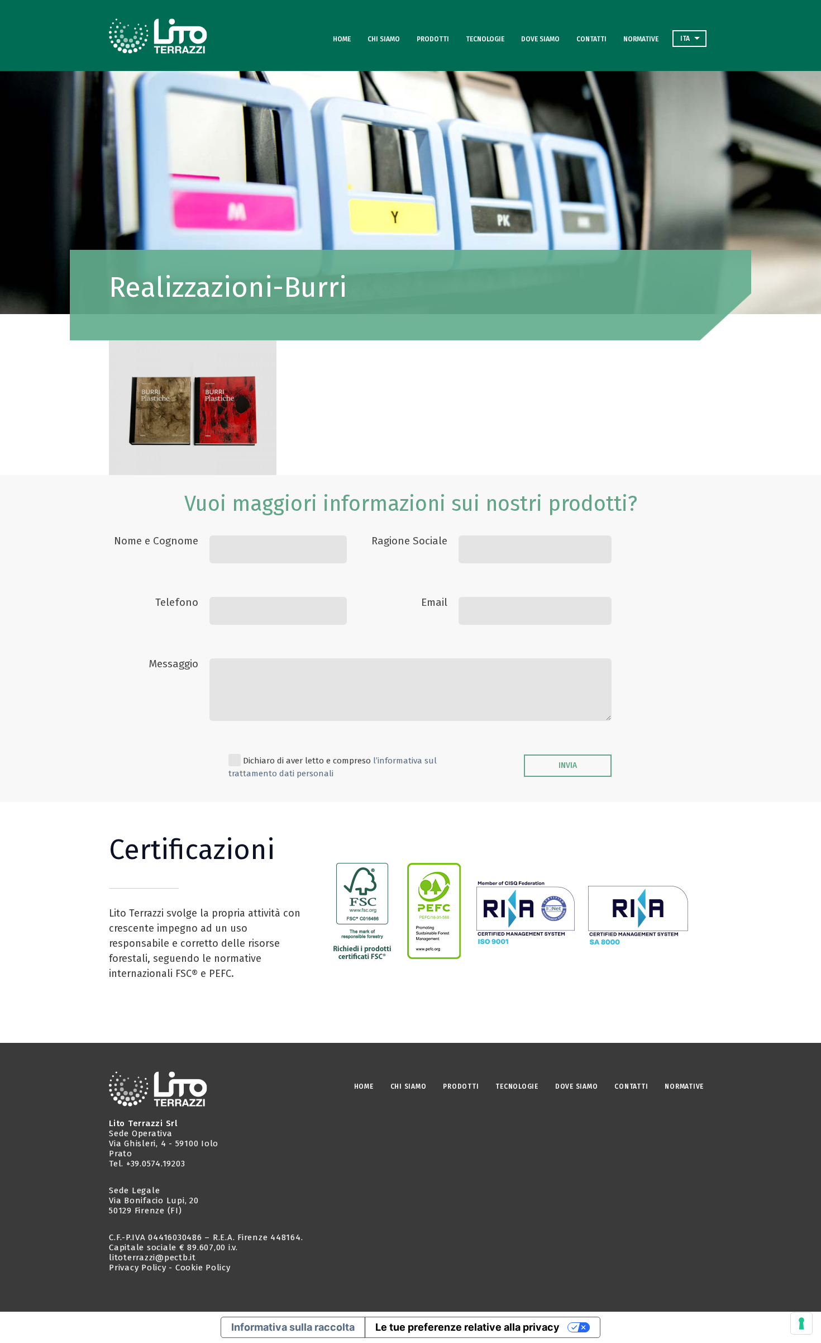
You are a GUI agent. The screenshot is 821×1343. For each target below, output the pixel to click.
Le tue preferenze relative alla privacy (467, 1327)
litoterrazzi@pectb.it (152, 1257)
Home (342, 39)
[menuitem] (689, 38)
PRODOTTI (433, 39)
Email (434, 602)
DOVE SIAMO (540, 39)
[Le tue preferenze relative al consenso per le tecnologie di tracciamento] (801, 1323)
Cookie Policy (203, 1268)
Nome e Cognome (156, 540)
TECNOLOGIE (485, 39)
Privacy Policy (137, 1268)
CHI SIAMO (383, 39)
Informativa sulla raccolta (293, 1327)
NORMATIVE (640, 39)
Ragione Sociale (409, 540)
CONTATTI (591, 39)
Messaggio (173, 663)
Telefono (176, 602)
